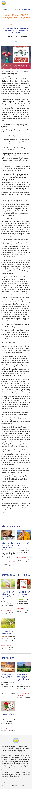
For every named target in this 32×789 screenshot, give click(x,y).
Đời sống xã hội (14, 9)
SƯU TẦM (4, 728)
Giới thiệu (14, 785)
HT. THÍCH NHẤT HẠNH (8, 561)
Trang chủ (4, 9)
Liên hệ (24, 785)
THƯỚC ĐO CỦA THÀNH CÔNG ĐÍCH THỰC (23, 594)
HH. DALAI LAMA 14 (22, 557)
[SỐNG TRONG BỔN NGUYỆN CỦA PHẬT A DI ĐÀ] (24, 667)
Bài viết (14, 782)
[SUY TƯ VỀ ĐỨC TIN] (24, 535)
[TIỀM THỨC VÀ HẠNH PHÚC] (8, 623)
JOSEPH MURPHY (16, 25)
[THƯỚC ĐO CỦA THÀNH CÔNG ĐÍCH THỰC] (24, 584)
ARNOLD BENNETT (7, 691)
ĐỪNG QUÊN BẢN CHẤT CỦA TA (7, 677)
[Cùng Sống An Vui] (16, 740)
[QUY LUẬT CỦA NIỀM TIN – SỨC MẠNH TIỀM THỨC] (8, 584)
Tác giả (3, 785)
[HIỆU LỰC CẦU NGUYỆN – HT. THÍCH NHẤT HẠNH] (8, 535)
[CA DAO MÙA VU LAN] (8, 706)
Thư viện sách (26, 782)
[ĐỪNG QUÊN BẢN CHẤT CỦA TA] (8, 667)
